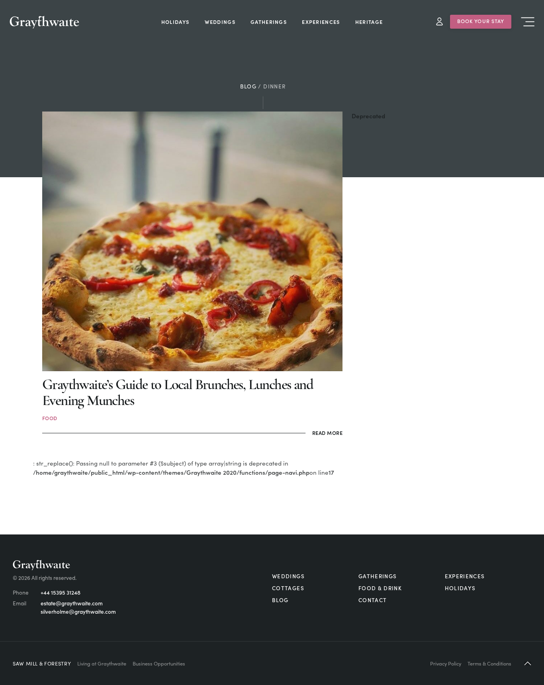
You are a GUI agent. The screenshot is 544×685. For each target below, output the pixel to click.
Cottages (288, 588)
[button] (527, 663)
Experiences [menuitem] (321, 21)
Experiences (465, 576)
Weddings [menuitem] (220, 21)
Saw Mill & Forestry (42, 663)
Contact (372, 600)
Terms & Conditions (489, 663)
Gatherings (377, 576)
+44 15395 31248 (60, 592)
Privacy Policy (445, 663)
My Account (439, 21)
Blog (248, 86)
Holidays (460, 588)
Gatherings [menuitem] (268, 21)
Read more (327, 432)
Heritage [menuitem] (369, 21)
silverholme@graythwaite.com (78, 611)
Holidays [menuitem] (175, 21)
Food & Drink (380, 588)
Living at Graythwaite (101, 663)
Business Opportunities (159, 663)
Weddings (288, 576)
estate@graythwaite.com (72, 603)
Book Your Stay (481, 20)
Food (49, 417)
